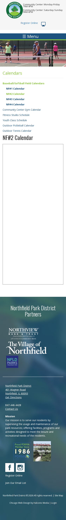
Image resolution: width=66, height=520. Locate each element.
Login (54, 502)
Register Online (30, 23)
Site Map (59, 495)
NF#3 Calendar (15, 99)
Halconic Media (41, 502)
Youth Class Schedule (15, 120)
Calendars (12, 73)
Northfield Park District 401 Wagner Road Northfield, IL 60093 (18, 389)
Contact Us (11, 409)
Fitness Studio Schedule (16, 115)
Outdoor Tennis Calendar (17, 130)
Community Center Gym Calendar (22, 109)
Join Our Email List (15, 483)
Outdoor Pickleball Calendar (18, 125)
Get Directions (13, 397)
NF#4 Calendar (15, 104)
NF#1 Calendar (15, 88)
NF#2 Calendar (15, 94)
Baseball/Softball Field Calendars (23, 83)
